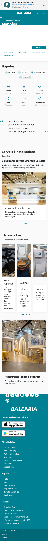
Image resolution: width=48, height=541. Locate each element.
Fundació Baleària (11, 523)
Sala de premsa (10, 513)
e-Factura (7, 463)
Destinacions (9, 485)
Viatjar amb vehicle (11, 454)
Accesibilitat (8, 467)
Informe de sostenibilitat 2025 (16, 520)
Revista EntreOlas (11, 492)
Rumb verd (8, 495)
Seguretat (7, 457)
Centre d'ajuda (9, 447)
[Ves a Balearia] (24, 13)
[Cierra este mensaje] (1, 5)
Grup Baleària (9, 507)
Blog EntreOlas (10, 488)
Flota (5, 479)
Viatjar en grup (10, 450)
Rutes (5, 482)
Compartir (38, 47)
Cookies (4, 537)
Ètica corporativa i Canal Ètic (16, 517)
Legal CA (4, 534)
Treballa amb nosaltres (13, 510)
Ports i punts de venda (13, 460)
